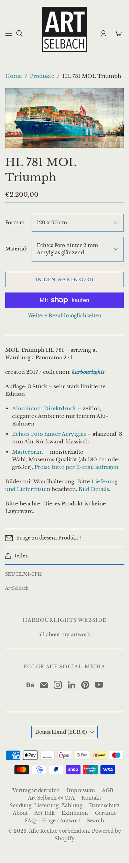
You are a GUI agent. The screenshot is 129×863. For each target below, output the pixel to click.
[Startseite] (8, 33)
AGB (108, 790)
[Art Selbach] (64, 28)
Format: (14, 222)
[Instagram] (58, 685)
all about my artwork (64, 634)
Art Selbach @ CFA (51, 798)
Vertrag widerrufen (36, 790)
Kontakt (91, 798)
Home (13, 76)
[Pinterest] (85, 685)
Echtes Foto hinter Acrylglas (49, 434)
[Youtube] (99, 685)
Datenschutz (104, 805)
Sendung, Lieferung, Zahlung (46, 805)
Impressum (81, 790)
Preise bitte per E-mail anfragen (76, 467)
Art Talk (44, 813)
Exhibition (75, 813)
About (20, 813)
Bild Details (93, 489)
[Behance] (30, 685)
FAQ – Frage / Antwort (52, 821)
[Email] (44, 685)
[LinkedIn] (71, 685)
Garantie (106, 813)
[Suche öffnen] (19, 33)
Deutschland (61, 732)
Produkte (42, 76)
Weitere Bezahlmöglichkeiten (64, 315)
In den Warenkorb (64, 279)
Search (95, 821)
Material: (16, 249)
